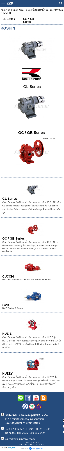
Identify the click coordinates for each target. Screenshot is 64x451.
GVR (5, 305)
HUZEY (7, 373)
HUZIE (6, 333)
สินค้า (14, 10)
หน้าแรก (5, 10)
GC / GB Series (31, 132)
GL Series (32, 87)
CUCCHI (8, 276)
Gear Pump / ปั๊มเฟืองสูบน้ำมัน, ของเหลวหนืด (41, 10)
